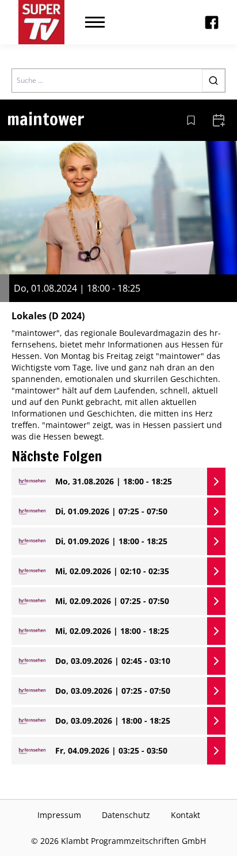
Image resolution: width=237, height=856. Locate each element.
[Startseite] (41, 22)
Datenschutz (126, 814)
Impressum (59, 814)
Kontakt (185, 814)
